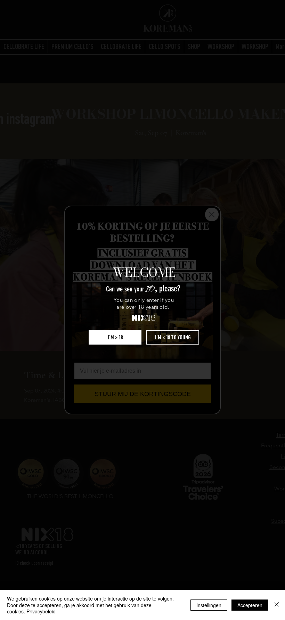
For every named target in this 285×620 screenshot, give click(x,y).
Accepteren (249, 605)
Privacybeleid (41, 611)
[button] (115, 337)
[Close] (276, 604)
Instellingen (208, 605)
